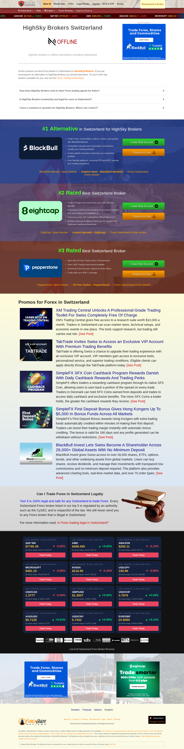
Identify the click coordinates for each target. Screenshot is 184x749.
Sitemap (117, 719)
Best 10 (47, 4)
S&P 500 (35, 16)
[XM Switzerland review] (49, 641)
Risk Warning (94, 719)
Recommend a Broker (153, 4)
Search (109, 719)
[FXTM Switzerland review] (144, 641)
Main (38, 10)
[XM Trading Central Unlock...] (36, 328)
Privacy (85, 719)
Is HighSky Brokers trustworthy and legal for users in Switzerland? (92, 99)
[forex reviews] (32, 725)
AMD (69, 16)
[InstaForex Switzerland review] (68, 641)
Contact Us (76, 719)
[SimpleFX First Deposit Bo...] (36, 427)
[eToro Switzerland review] (106, 641)
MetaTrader (59, 4)
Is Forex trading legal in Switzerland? (83, 522)
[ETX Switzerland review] (125, 641)
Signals (96, 4)
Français (87, 710)
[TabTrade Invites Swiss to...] (36, 360)
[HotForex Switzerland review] (97, 641)
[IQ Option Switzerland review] (116, 641)
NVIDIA (178, 16)
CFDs (71, 4)
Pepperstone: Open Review (53, 284)
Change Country (157, 721)
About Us (67, 719)
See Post (113, 744)
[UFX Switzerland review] (87, 641)
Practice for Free (142, 152)
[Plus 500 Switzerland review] (40, 641)
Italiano (98, 710)
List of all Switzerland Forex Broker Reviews (92, 649)
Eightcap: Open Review (54, 232)
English (50, 10)
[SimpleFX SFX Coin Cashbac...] (36, 391)
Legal (103, 719)
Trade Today (45, 555)
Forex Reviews (66, 10)
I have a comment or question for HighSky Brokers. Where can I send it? (92, 108)
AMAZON (104, 16)
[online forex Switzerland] (27, 6)
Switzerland (26, 10)
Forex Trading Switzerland (70, 78)
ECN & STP (108, 4)
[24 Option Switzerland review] (135, 641)
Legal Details (82, 4)
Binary (120, 4)
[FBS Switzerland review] (59, 641)
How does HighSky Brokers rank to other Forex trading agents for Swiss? (92, 91)
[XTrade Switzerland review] (78, 641)
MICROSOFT (142, 16)
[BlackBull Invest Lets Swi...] (36, 463)
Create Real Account (142, 142)
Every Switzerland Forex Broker (128, 232)
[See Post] (86, 334)
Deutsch (75, 710)
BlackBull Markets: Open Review (58, 171)
